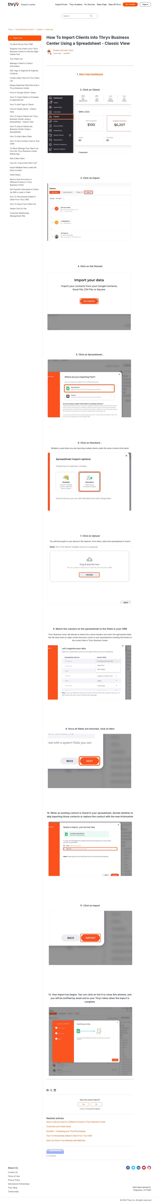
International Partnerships (18, 1184)
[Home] (13, 4)
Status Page (102, 4)
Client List (49, 29)
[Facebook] (47, 1090)
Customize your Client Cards (58, 1126)
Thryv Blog (12, 1188)
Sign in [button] (145, 4)
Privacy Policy (14, 1180)
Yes (83, 1104)
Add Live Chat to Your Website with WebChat (65, 1140)
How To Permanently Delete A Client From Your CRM (69, 1136)
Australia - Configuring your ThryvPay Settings (66, 1131)
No (96, 1104)
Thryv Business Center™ (24, 29)
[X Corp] (51, 1090)
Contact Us (13, 1172)
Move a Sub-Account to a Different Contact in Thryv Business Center (75, 1122)
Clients (39, 29)
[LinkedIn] (55, 1090)
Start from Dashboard (91, 74)
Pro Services (89, 4)
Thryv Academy (75, 4)
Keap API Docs (115, 4)
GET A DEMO (130, 4)
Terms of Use (14, 1176)
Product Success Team (63, 50)
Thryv (10, 29)
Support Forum (61, 4)
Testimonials (13, 1191)
